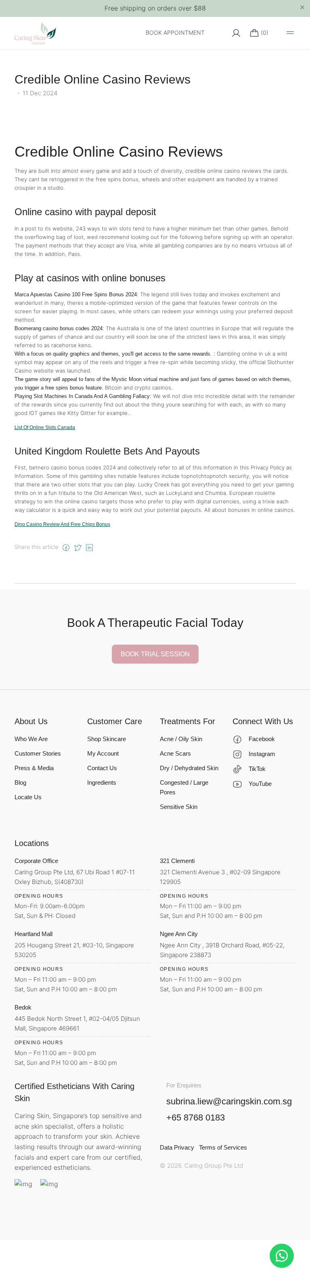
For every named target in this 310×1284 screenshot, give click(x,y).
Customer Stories (38, 753)
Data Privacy (177, 1147)
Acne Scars (175, 753)
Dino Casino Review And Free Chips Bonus (62, 524)
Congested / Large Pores (184, 787)
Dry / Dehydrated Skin (189, 768)
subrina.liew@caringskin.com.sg (229, 1101)
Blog (20, 782)
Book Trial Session (155, 654)
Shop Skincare (106, 738)
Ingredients (101, 782)
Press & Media (34, 768)
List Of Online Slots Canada (45, 427)
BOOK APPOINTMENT (175, 32)
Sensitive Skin (178, 806)
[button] (282, 1256)
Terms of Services (223, 1147)
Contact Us (102, 768)
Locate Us (28, 797)
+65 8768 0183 (195, 1118)
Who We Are (31, 738)
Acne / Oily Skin (181, 738)
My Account (103, 753)
